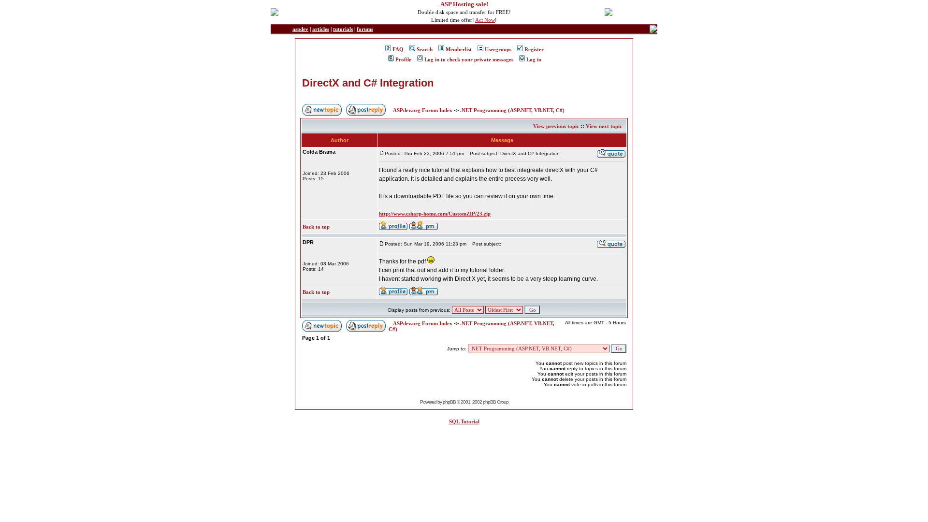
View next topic (604, 126)
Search (425, 49)
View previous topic (556, 126)
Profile (403, 59)
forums (365, 29)
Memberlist (459, 49)
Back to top (316, 227)
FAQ (398, 49)
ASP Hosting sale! (464, 4)
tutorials (343, 29)
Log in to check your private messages (468, 59)
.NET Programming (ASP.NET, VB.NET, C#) (512, 110)
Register (534, 49)
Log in (533, 59)
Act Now (485, 20)
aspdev (300, 29)
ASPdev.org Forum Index (422, 110)
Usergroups (498, 49)
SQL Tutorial (464, 421)
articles (320, 29)
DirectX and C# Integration (368, 83)
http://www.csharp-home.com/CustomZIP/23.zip (435, 214)
